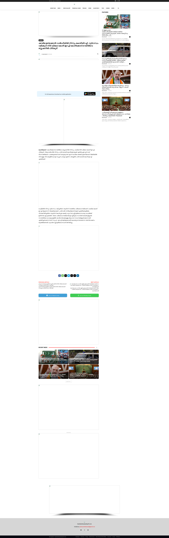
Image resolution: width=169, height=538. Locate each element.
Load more (68, 381)
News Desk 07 (42, 362)
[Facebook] (59, 275)
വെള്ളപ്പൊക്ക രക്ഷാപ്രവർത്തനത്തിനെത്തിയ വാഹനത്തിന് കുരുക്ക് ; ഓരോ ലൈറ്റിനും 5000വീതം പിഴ (53, 360)
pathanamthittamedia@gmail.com (87, 526)
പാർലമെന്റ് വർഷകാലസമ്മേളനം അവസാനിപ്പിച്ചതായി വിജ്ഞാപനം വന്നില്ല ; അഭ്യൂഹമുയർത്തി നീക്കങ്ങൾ (81, 374)
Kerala (41, 40)
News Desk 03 (45, 54)
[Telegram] (115, 1)
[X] (117, 1)
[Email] (71, 275)
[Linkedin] (77, 275)
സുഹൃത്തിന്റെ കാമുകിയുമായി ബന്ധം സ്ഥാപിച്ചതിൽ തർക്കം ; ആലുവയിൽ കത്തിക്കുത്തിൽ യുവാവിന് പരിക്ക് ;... (114, 60)
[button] (118, 8)
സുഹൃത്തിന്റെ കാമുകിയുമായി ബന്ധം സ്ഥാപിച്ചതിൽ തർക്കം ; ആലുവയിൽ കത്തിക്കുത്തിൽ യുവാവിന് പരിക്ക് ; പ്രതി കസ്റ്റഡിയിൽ (83, 360)
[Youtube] (119, 1)
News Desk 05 (72, 362)
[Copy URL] (74, 275)
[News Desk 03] (40, 54)
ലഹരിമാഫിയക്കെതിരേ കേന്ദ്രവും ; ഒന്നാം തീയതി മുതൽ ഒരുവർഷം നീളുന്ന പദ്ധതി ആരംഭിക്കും (52, 375)
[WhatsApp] (62, 275)
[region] (69, 24)
